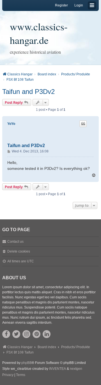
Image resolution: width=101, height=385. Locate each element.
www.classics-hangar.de (39, 33)
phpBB (26, 363)
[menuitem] (7, 375)
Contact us (15, 242)
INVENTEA (57, 369)
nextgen (76, 369)
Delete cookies (18, 251)
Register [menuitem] (61, 5)
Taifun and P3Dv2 (28, 91)
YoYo (11, 124)
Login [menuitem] (78, 5)
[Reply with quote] (83, 123)
